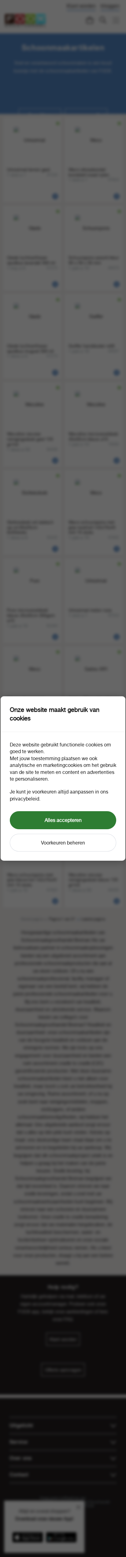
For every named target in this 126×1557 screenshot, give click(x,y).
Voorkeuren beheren (63, 842)
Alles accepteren (63, 820)
